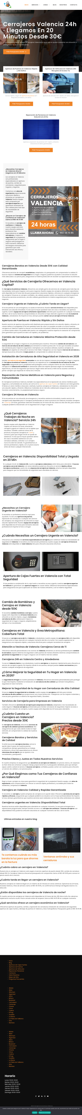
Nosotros (63, 5)
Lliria (10, 1021)
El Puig (11, 1012)
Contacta (73, 5)
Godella (11, 1015)
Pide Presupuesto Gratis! (61, 104)
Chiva (11, 1008)
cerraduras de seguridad (17, 360)
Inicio (26, 5)
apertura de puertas (28, 96)
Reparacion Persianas (16, 971)
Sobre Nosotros (14, 975)
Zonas (45, 5)
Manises (11, 1023)
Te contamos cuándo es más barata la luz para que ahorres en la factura (20, 858)
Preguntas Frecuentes (16, 979)
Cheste (11, 1006)
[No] (80, 1111)
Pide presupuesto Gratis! (21, 104)
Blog (54, 5)
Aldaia (11, 988)
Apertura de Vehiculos (16, 969)
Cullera (11, 1010)
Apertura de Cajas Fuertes (18, 965)
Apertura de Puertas (16, 967)
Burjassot (12, 1000)
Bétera (11, 998)
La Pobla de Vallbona (16, 1019)
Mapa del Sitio (14, 977)
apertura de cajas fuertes (48, 384)
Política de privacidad (44, 1112)
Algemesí (12, 994)
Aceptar (35, 1112)
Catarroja (7, 403)
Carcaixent (12, 1002)
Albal (10, 990)
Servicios (35, 5)
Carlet (31, 433)
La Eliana (12, 1017)
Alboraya (12, 992)
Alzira (10, 996)
